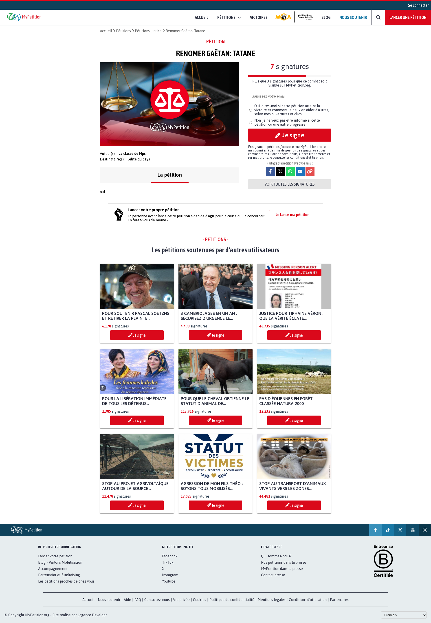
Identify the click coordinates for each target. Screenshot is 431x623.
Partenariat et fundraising (59, 575)
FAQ (137, 600)
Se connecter (418, 5)
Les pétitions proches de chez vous (66, 581)
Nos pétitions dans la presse (283, 562)
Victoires (259, 17)
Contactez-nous (157, 600)
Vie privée (181, 600)
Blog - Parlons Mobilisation (60, 562)
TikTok (168, 562)
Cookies (199, 600)
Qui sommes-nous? (276, 556)
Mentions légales (272, 600)
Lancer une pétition (408, 17)
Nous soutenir (353, 17)
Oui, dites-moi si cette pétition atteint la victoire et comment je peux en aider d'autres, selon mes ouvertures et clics (291, 110)
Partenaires (339, 600)
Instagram (170, 575)
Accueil (201, 17)
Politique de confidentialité (231, 600)
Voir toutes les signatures (290, 184)
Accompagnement (53, 569)
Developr (99, 615)
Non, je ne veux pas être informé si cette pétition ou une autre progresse (287, 122)
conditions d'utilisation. (307, 157)
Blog (325, 17)
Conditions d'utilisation (308, 600)
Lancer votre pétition (55, 556)
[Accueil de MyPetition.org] (24, 17)
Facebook (170, 556)
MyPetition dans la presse (282, 569)
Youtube (168, 581)
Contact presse (273, 575)
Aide (127, 600)
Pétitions (123, 31)
